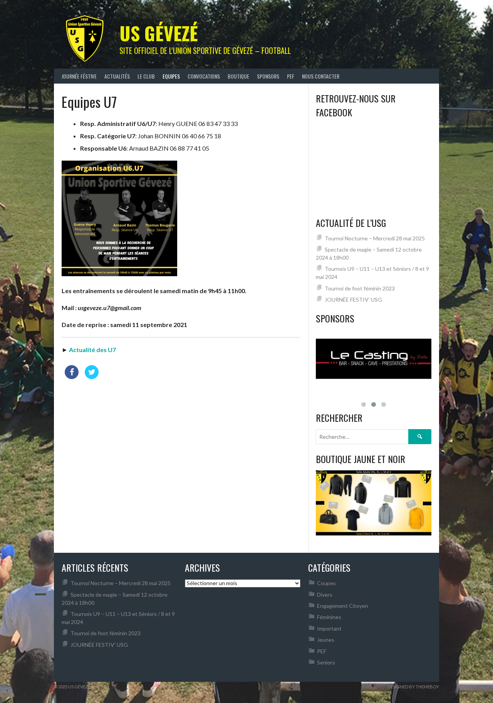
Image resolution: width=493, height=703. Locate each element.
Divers (324, 592)
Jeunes (325, 637)
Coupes (326, 581)
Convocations (204, 76)
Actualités (117, 76)
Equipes (171, 76)
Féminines (329, 615)
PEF (290, 76)
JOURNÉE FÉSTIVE (79, 76)
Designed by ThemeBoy (413, 684)
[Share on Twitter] (92, 376)
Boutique (238, 76)
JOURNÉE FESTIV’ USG (353, 299)
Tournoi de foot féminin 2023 (360, 288)
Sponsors (268, 76)
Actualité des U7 (92, 349)
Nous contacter (320, 76)
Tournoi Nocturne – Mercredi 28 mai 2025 (375, 238)
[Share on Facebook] (72, 376)
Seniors (326, 660)
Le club (146, 76)
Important (329, 626)
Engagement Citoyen (342, 604)
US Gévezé (158, 33)
